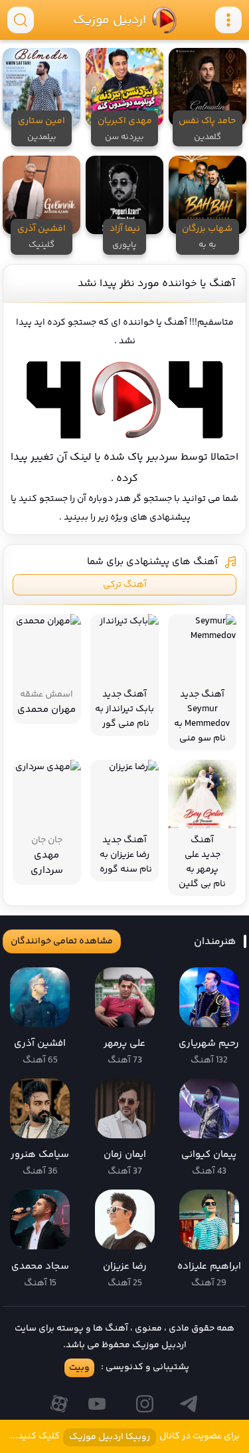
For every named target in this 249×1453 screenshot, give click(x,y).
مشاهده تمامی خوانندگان (62, 941)
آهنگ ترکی (125, 584)
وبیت (79, 1368)
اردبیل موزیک (109, 20)
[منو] (228, 20)
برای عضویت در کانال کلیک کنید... (125, 1436)
